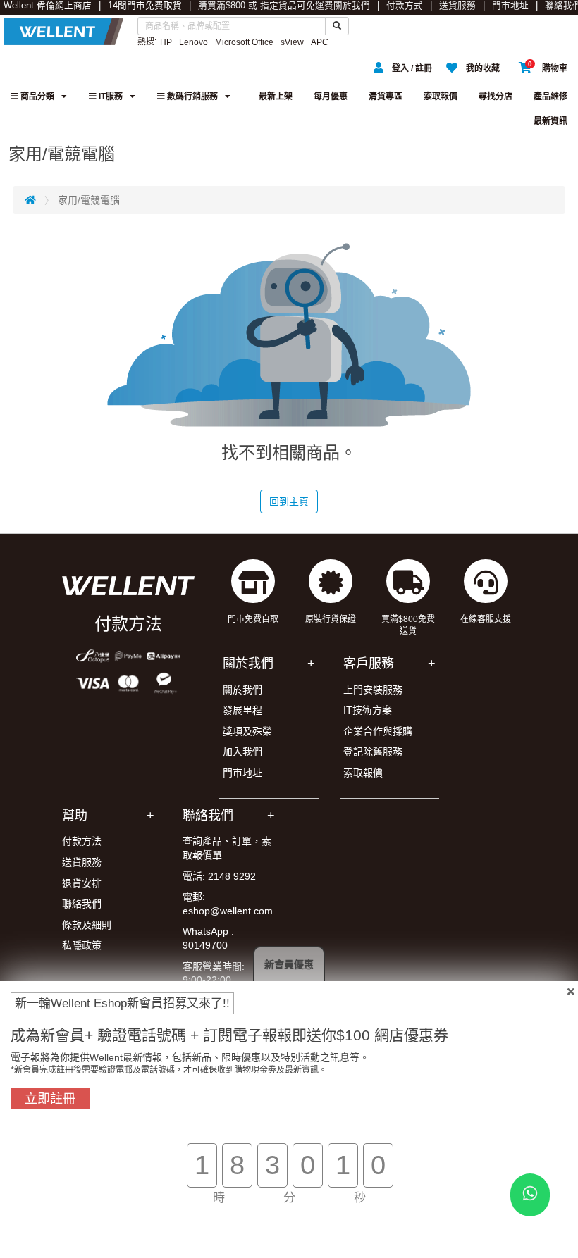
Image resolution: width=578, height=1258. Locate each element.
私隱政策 (82, 945)
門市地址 (510, 6)
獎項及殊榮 (247, 731)
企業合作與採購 (377, 731)
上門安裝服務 (372, 689)
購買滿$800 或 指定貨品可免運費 (265, 6)
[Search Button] (337, 26)
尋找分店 (495, 96)
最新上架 (276, 96)
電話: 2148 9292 (219, 876)
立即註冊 (50, 1099)
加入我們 (242, 751)
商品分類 (36, 96)
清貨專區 (385, 96)
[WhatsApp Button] (530, 1194)
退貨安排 (82, 883)
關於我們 (351, 6)
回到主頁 (289, 501)
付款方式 (404, 6)
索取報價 (440, 96)
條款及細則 (86, 924)
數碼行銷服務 (191, 96)
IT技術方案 (367, 710)
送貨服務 (457, 6)
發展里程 (242, 710)
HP (166, 42)
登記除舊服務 (372, 751)
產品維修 (550, 96)
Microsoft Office (244, 42)
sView (292, 42)
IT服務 (110, 96)
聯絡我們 (82, 903)
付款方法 (82, 841)
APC (319, 42)
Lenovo (193, 42)
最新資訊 (550, 121)
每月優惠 (331, 96)
